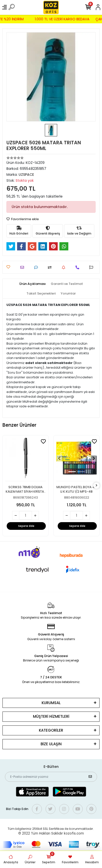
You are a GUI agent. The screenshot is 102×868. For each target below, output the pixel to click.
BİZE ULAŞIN (51, 744)
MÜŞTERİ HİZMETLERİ (51, 716)
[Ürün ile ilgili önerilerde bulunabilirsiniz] (92, 267)
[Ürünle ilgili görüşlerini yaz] (37, 267)
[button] (59, 458)
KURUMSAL (51, 702)
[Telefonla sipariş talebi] (78, 267)
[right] (96, 485)
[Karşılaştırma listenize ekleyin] (51, 267)
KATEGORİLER (51, 730)
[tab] (32, 284)
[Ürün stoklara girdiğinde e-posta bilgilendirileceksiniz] (65, 267)
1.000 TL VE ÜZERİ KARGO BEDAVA (63, 19)
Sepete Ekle (26, 526)
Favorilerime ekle (24, 219)
